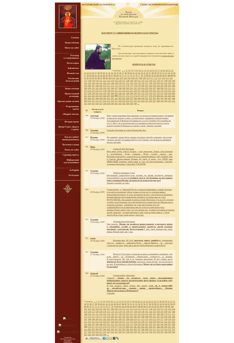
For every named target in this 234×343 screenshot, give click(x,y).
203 (139, 88)
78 (142, 75)
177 (131, 86)
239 (93, 93)
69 (117, 75)
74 (131, 75)
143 (93, 83)
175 (123, 86)
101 (113, 78)
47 (150, 73)
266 (104, 96)
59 (90, 75)
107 (136, 78)
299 (139, 98)
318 (120, 101)
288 (97, 98)
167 (93, 86)
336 (97, 103)
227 (139, 91)
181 (146, 86)
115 (167, 78)
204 (143, 88)
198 (120, 88)
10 (140, 70)
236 (173, 91)
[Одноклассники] (111, 338)
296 (127, 98)
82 (153, 75)
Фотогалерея (73, 63)
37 (123, 73)
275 (139, 96)
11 (142, 70)
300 (143, 98)
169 (101, 86)
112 (155, 78)
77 (139, 75)
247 (123, 93)
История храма (72, 121)
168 (97, 86)
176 (127, 86)
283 (169, 96)
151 (123, 83)
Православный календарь (72, 94)
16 (156, 70)
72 (125, 75)
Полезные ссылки (70, 144)
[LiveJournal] (117, 338)
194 (104, 88)
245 (116, 93)
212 (173, 88)
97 (101, 78)
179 (139, 86)
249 (131, 93)
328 (158, 101)
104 (125, 78)
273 (131, 96)
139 (169, 80)
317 (116, 101)
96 (98, 78)
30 (104, 73)
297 (131, 98)
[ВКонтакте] (104, 338)
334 (89, 103)
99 (107, 78)
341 (116, 103)
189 (85, 88)
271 (123, 96)
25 (90, 73)
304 (158, 98)
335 (93, 103)
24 (88, 73)
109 (144, 78)
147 (108, 83)
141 (85, 83)
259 (169, 93)
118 (89, 80)
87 (166, 75)
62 (98, 75)
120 (97, 80)
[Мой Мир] (114, 338)
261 (85, 96)
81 (150, 75)
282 (165, 96)
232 (158, 91)
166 (89, 86)
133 (146, 80)
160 (158, 83)
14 (150, 70)
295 (123, 98)
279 (154, 96)
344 (127, 103)
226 (135, 91)
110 (148, 78)
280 (158, 96)
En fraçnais (74, 175)
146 (104, 83)
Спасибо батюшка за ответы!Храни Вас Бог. (126, 130)
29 (101, 73)
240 (97, 93)
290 (104, 98)
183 (154, 86)
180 (143, 86)
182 (150, 86)
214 (89, 91)
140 (173, 80)
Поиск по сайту (72, 149)
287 (93, 98)
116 (171, 78)
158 (150, 83)
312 (97, 101)
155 (139, 83)
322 (135, 101)
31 (107, 73)
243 (108, 93)
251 (139, 93)
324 (143, 101)
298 (135, 98)
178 (135, 86)
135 (154, 80)
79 (144, 75)
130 (135, 80)
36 (120, 73)
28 (98, 73)
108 (140, 78)
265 (101, 96)
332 (173, 101)
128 (127, 80)
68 (115, 75)
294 (120, 98)
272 (127, 96)
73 (128, 75)
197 (116, 88)
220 (112, 91)
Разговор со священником (71, 56)
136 (158, 80)
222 (120, 91)
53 (166, 73)
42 (136, 73)
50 (158, 73)
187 (169, 86)
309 (85, 101)
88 (169, 75)
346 (135, 103)
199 (123, 88)
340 (112, 103)
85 (161, 75)
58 (88, 75)
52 (163, 73)
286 (89, 98)
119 (93, 80)
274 (135, 96)
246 (120, 93)
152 (127, 83)
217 (101, 91)
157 (146, 83)
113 (159, 78)
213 (85, 91)
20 (167, 70)
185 (162, 86)
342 (120, 103)
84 (158, 75)
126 (120, 80)
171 (108, 86)
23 (85, 73)
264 (97, 96)
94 (93, 78)
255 (154, 93)
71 (123, 75)
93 (90, 78)
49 (155, 73)
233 (162, 91)
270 (120, 96)
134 (150, 80)
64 (104, 75)
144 (97, 83)
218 (104, 91)
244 (112, 93)
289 (101, 98)
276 (143, 96)
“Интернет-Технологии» (68, 339)
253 (146, 93)
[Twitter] (107, 338)
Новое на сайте (72, 48)
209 (162, 88)
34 (115, 73)
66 (109, 75)
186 (165, 86)
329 (162, 101)
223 (123, 91)
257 (162, 93)
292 (112, 98)
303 (154, 98)
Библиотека (73, 68)
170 (104, 86)
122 (104, 80)
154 (135, 83)
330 (165, 101)
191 (93, 88)
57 (85, 75)
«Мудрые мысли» (70, 114)
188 (173, 86)
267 (108, 96)
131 (139, 80)
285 (85, 98)
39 (128, 73)
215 (93, 91)
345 (131, 103)
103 (121, 78)
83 (155, 75)
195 (108, 88)
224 (127, 91)
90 (174, 75)
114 (163, 78)
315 (108, 101)
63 (101, 75)
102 (117, 78)
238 (89, 93)
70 (120, 75)
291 (108, 98)
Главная (75, 37)
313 (101, 101)
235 (169, 91)
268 (112, 96)
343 (123, 103)
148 (112, 83)
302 (150, 98)
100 (110, 78)
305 (162, 98)
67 (112, 75)
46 (147, 73)
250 (135, 93)
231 (154, 91)
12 (145, 70)
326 (150, 101)
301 (146, 98)
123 (108, 80)
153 (131, 83)
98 (104, 78)
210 (165, 88)
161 (162, 83)
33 (112, 73)
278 (150, 96)
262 (89, 96)
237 (85, 93)
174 (120, 86)
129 (131, 80)
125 (116, 80)
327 (154, 101)
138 (165, 80)
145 (101, 83)
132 (143, 80)
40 (131, 73)
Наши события (72, 42)
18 (161, 70)
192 (97, 88)
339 (108, 103)
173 (116, 86)
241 (101, 93)
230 (150, 91)
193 (101, 88)
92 (88, 78)
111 (152, 78)
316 (112, 101)
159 (154, 83)
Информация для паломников (71, 161)
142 (89, 83)
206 (150, 88)
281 (162, 96)
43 (139, 73)
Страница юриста (71, 155)
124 (112, 80)
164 (173, 83)
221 (116, 91)
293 (116, 98)
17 (159, 70)
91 (85, 78)
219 (108, 91)
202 (135, 88)
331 (169, 101)
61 (96, 75)
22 (172, 70)
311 (93, 101)
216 (97, 91)
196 (112, 88)
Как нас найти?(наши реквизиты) (70, 138)
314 (104, 101)
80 (147, 75)
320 (127, 101)
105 (129, 78)
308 (173, 98)
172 (112, 86)
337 (101, 103)
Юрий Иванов (67, 342)
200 (127, 88)
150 (120, 83)
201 (131, 88)
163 (169, 83)
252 (143, 93)
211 (169, 88)
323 (139, 101)
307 (169, 98)
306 (165, 98)
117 (85, 80)
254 (150, 93)
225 (131, 91)
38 (125, 73)
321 (131, 101)
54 (169, 73)
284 (173, 96)
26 (93, 73)
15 (153, 70)
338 (104, 103)
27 (96, 73)
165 (85, 86)
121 (101, 80)
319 (123, 101)
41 (134, 73)
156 (143, 83)
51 (161, 73)
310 (89, 101)
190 (89, 88)
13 (148, 70)
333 (85, 103)
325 (146, 101)
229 (146, 91)
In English (74, 170)
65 (107, 75)
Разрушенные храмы (72, 107)
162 (165, 83)
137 (162, 80)
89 (171, 75)
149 (116, 83)
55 (171, 73)
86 (163, 75)
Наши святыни (72, 88)
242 (104, 93)
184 (158, 86)
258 (165, 93)
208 (158, 88)
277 (146, 96)
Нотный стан (73, 73)
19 (164, 70)
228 (143, 91)
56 (174, 73)
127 (123, 80)
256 (158, 93)
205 (146, 88)
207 (154, 88)
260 (173, 93)
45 (144, 73)
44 (142, 73)
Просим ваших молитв (68, 101)
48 (153, 73)
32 (109, 73)
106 (133, 78)
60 (93, 75)
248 (127, 93)
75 (134, 75)
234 (165, 91)
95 (96, 78)
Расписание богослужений (72, 79)
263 (93, 96)
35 (117, 73)
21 (169, 70)
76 (136, 75)
